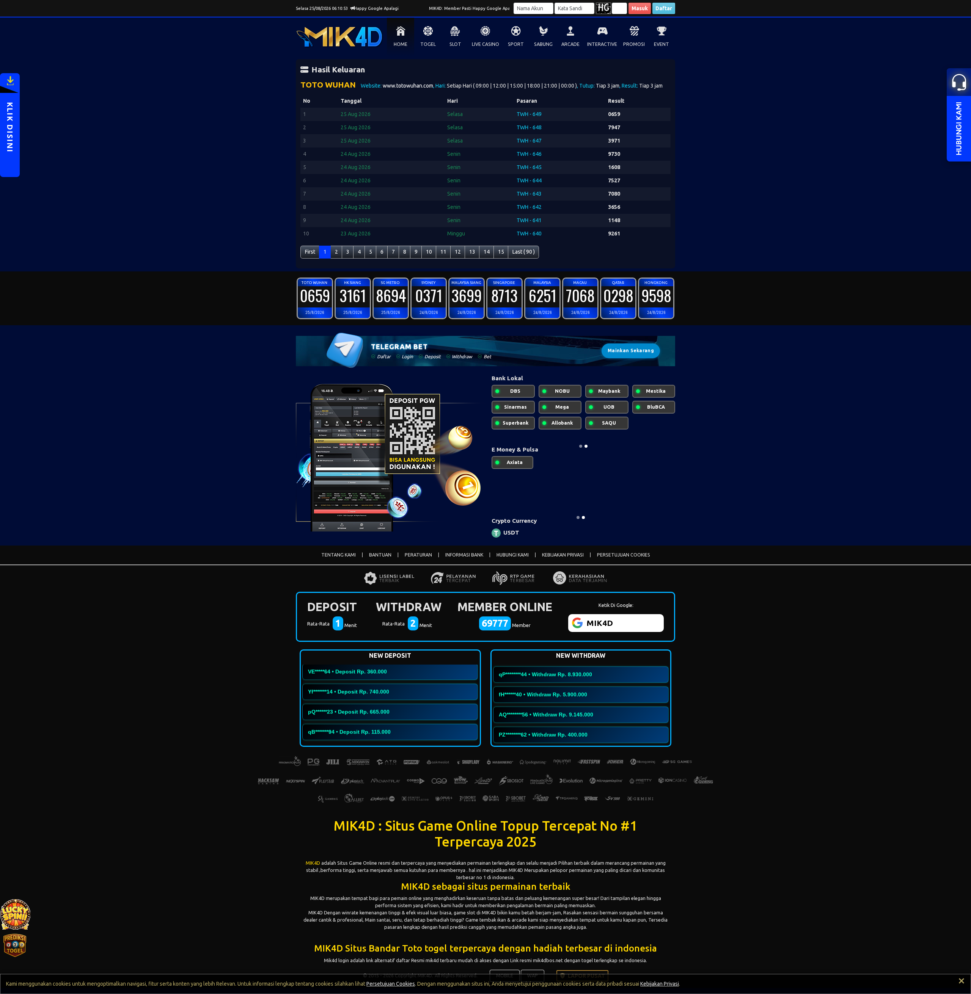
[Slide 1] (580, 446)
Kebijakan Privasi (659, 984)
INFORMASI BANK (464, 554)
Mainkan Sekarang (631, 350)
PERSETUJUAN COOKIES (623, 554)
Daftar (663, 8)
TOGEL (428, 44)
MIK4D (313, 862)
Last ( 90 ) (523, 252)
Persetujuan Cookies (390, 984)
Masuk (640, 8)
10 (429, 252)
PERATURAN (418, 554)
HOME (400, 44)
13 (472, 252)
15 (501, 252)
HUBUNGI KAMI (512, 554)
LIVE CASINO (485, 44)
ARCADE (570, 44)
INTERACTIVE (602, 44)
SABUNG (543, 44)
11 (443, 252)
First (310, 252)
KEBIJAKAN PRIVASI (563, 554)
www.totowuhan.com (408, 86)
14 (487, 252)
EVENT (661, 44)
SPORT (516, 44)
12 (458, 252)
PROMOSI (634, 44)
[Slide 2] (586, 446)
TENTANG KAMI (338, 554)
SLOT (455, 44)
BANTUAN (380, 554)
